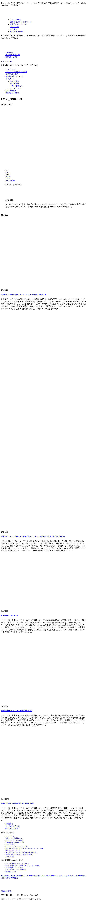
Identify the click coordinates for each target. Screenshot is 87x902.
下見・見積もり (16, 86)
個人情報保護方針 (12, 55)
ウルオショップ (10, 872)
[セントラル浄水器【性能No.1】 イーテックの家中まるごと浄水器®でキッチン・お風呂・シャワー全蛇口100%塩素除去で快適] (24, 16)
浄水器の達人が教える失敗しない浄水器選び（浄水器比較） (25, 848)
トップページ (10, 69)
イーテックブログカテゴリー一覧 (16, 846)
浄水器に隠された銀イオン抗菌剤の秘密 (18, 854)
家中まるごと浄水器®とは (16, 72)
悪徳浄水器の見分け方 (12, 850)
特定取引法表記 (11, 57)
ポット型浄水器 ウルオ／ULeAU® (17, 863)
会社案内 (9, 52)
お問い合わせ (10, 91)
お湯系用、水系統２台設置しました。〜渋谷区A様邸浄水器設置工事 (23, 294)
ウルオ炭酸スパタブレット (14, 867)
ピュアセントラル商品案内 (14, 840)
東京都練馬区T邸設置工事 (9, 615)
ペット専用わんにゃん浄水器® (15, 869)
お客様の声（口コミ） (14, 76)
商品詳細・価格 (11, 74)
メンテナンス (15, 88)
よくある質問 (9, 844)
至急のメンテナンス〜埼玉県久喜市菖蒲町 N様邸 (17, 803)
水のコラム (14, 81)
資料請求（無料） (12, 93)
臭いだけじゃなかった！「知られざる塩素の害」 (21, 852)
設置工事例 (14, 83)
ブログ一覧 (9, 79)
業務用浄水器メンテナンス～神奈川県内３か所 (16, 711)
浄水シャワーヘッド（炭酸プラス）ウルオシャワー (22, 865)
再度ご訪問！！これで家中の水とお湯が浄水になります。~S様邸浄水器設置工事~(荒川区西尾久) (33, 536)
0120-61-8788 (6, 61)
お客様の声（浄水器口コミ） (15, 842)
